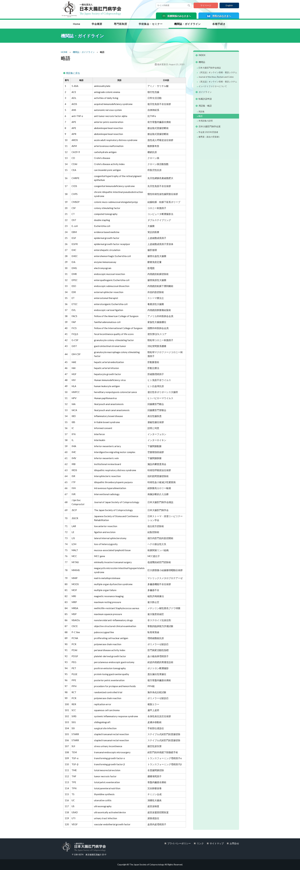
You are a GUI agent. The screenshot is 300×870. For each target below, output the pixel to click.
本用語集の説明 (205, 120)
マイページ (205, 5)
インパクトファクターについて (212, 86)
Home (76, 23)
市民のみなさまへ (221, 16)
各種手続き (219, 23)
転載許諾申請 (205, 98)
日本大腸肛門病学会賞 (209, 126)
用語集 (201, 111)
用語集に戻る (73, 73)
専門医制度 (120, 23)
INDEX (202, 55)
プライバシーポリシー (179, 843)
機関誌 (202, 62)
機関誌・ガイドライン (187, 23)
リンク (200, 843)
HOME (64, 52)
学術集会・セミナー (151, 23)
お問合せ (234, 843)
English (229, 5)
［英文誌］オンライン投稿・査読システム (217, 81)
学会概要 (97, 23)
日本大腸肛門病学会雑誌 (209, 67)
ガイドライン (205, 92)
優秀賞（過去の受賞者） (209, 137)
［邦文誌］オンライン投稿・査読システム (217, 72)
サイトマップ (217, 843)
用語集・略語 (205, 105)
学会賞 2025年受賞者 (208, 132)
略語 (200, 116)
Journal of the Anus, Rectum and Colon (216, 77)
